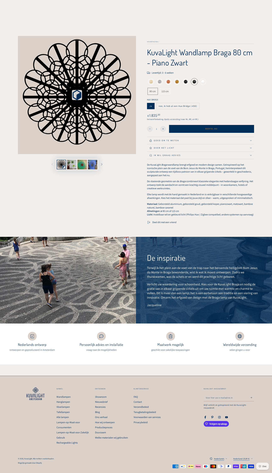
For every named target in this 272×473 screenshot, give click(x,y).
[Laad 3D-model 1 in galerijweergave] (61, 164)
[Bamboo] (151, 82)
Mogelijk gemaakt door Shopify (30, 463)
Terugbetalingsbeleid (145, 412)
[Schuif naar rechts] (101, 164)
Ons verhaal (101, 417)
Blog (97, 412)
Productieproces (103, 427)
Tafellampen (63, 412)
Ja (152, 107)
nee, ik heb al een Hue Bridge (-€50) (178, 107)
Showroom (101, 396)
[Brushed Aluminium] (160, 82)
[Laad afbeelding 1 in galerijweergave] (71, 164)
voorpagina (152, 42)
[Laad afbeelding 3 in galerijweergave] (92, 164)
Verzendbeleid (141, 407)
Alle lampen (63, 417)
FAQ (136, 396)
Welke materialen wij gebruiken (111, 437)
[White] (203, 82)
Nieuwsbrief (101, 402)
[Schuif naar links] (52, 164)
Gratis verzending (172, 119)
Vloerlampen (63, 407)
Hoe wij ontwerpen (105, 422)
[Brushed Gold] (177, 82)
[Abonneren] (252, 397)
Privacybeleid (141, 422)
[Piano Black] (194, 82)
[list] (136, 342)
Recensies (100, 407)
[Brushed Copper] (168, 82)
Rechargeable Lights (67, 442)
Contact (138, 402)
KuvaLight (28, 458)
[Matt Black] (186, 82)
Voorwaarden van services (147, 417)
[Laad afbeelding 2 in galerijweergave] (82, 164)
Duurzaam (100, 432)
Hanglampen (63, 402)
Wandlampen (64, 396)
